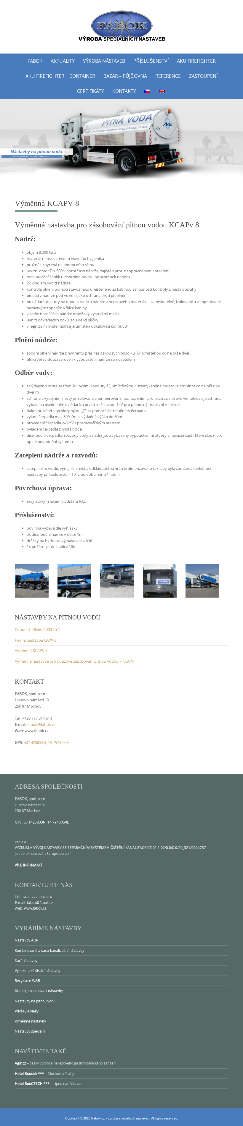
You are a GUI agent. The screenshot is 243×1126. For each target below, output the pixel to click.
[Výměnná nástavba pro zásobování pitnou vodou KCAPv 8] (32, 580)
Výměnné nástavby (30, 1021)
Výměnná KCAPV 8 (31, 650)
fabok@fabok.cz (41, 724)
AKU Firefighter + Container (60, 76)
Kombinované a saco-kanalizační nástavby (49, 950)
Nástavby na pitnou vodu (35, 1001)
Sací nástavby (26, 960)
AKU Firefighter (196, 61)
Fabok (35, 61)
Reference (168, 76)
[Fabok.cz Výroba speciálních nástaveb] (121, 26)
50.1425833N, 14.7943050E (47, 742)
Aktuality (63, 61)
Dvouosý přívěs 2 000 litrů (37, 629)
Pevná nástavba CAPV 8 (35, 640)
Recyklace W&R (27, 980)
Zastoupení (203, 76)
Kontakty (124, 91)
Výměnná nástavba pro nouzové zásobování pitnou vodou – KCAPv (74, 661)
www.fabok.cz (35, 908)
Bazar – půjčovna (125, 76)
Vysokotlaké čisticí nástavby (37, 970)
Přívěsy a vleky (27, 1011)
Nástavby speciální (30, 1031)
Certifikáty (90, 91)
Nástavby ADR (26, 940)
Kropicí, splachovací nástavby (39, 990)
